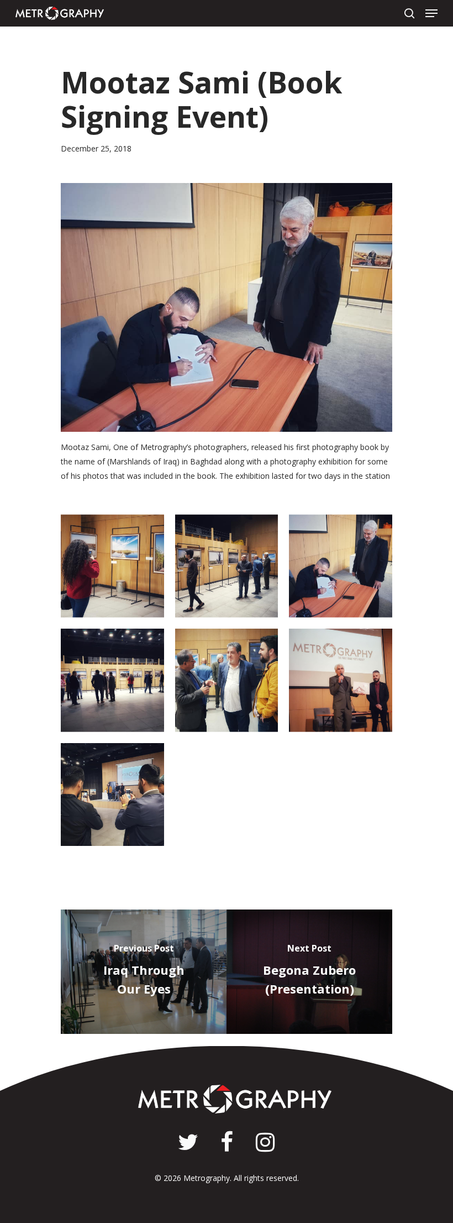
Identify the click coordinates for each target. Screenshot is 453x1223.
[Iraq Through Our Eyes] (144, 972)
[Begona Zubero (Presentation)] (309, 972)
